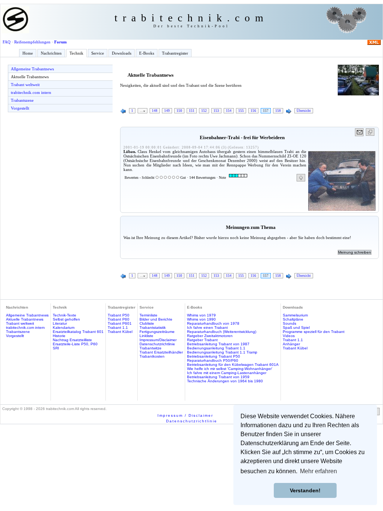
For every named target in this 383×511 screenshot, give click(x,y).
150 (179, 111)
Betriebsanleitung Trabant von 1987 (218, 344)
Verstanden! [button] (305, 490)
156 (253, 111)
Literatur (60, 323)
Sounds (289, 323)
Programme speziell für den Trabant (313, 332)
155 (241, 111)
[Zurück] (123, 111)
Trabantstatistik (153, 327)
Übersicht (304, 111)
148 (154, 111)
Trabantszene (22, 100)
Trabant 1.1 (118, 327)
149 (167, 111)
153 (216, 111)
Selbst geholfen (66, 319)
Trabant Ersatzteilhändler (161, 352)
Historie (59, 336)
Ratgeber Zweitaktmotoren (210, 336)
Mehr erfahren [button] (318, 471)
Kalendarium (63, 327)
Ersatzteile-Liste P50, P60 (75, 344)
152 (204, 111)
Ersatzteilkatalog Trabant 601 (78, 332)
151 (191, 111)
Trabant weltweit (25, 84)
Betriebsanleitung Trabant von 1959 (218, 377)
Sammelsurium (295, 315)
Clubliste (147, 323)
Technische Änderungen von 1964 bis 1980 (225, 381)
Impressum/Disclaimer (158, 340)
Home (27, 53)
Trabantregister (175, 53)
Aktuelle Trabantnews (30, 76)
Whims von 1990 (201, 319)
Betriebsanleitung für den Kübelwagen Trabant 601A (233, 364)
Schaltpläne (293, 319)
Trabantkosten (152, 356)
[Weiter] (289, 111)
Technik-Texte (64, 315)
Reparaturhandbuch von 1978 (213, 323)
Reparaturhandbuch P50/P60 (212, 360)
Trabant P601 (120, 323)
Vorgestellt (20, 108)
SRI (56, 348)
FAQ (6, 42)
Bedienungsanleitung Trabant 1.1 (216, 348)
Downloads (121, 53)
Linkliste (146, 336)
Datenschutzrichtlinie (157, 344)
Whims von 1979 (201, 315)
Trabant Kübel (120, 332)
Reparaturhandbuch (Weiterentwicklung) (221, 332)
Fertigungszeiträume (157, 332)
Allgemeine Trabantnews (32, 69)
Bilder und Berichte (156, 319)
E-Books (146, 53)
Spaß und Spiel (296, 327)
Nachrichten (51, 53)
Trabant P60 (118, 319)
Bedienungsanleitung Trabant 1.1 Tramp (222, 352)
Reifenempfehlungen (32, 42)
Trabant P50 (118, 315)
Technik (76, 53)
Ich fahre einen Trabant (207, 327)
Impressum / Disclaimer (185, 415)
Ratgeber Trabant (202, 340)
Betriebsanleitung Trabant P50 (213, 356)
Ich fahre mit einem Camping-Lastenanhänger (226, 373)
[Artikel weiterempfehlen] (359, 132)
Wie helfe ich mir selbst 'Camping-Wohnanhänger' (229, 369)
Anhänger (291, 344)
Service (97, 53)
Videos (289, 336)
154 (229, 111)
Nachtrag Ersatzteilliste (72, 340)
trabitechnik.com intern (31, 92)
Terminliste (148, 315)
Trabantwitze (151, 348)
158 (278, 111)
